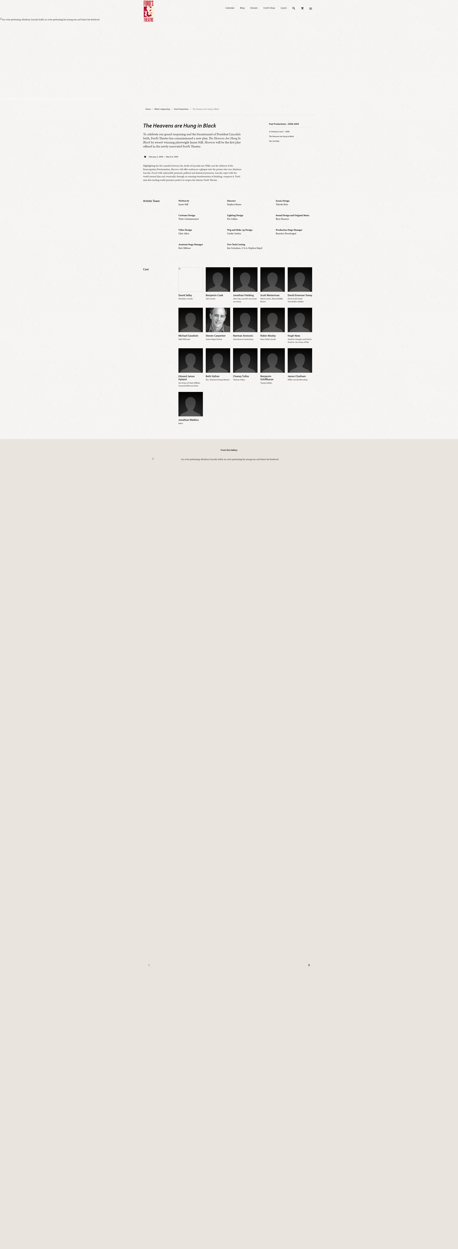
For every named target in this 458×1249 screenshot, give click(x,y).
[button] (293, 8)
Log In (284, 7)
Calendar (229, 7)
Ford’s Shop (269, 7)
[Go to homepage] (148, 11)
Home (148, 109)
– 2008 (279, 131)
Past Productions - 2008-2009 (284, 123)
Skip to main (99, 5)
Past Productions (181, 109)
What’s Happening (162, 109)
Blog (242, 7)
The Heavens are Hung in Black (206, 109)
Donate (254, 7)
